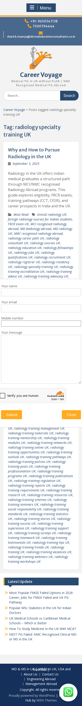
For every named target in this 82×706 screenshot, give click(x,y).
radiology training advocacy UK (46, 276)
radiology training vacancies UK (48, 552)
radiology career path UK (26, 238)
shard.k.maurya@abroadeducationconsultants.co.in (41, 36)
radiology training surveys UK (35, 533)
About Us (30, 674)
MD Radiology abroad (35, 229)
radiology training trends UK (28, 547)
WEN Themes (46, 700)
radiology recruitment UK (52, 257)
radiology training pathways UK (48, 457)
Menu (45, 7)
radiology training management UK (39, 428)
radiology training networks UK (49, 442)
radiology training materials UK (30, 433)
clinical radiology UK (51, 214)
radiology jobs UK (26, 252)
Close (71, 415)
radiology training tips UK (50, 542)
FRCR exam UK (18, 224)
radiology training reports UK (29, 485)
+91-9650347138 (44, 21)
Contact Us (50, 674)
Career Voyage (41, 75)
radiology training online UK (28, 447)
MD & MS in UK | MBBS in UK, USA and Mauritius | (41, 669)
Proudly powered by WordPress (32, 695)
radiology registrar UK (24, 262)
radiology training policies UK (29, 461)
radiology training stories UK (34, 519)
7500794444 (43, 26)
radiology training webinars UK (30, 557)
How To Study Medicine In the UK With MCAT (42, 629)
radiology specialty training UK (36, 267)
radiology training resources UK (49, 495)
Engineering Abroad (41, 679)
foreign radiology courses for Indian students (40, 219)
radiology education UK (24, 248)
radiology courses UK (45, 243)
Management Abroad (41, 683)
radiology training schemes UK (29, 500)
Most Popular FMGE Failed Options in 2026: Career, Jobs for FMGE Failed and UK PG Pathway (41, 597)
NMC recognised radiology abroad (38, 233)
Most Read (20, 214)
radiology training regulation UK (37, 481)
